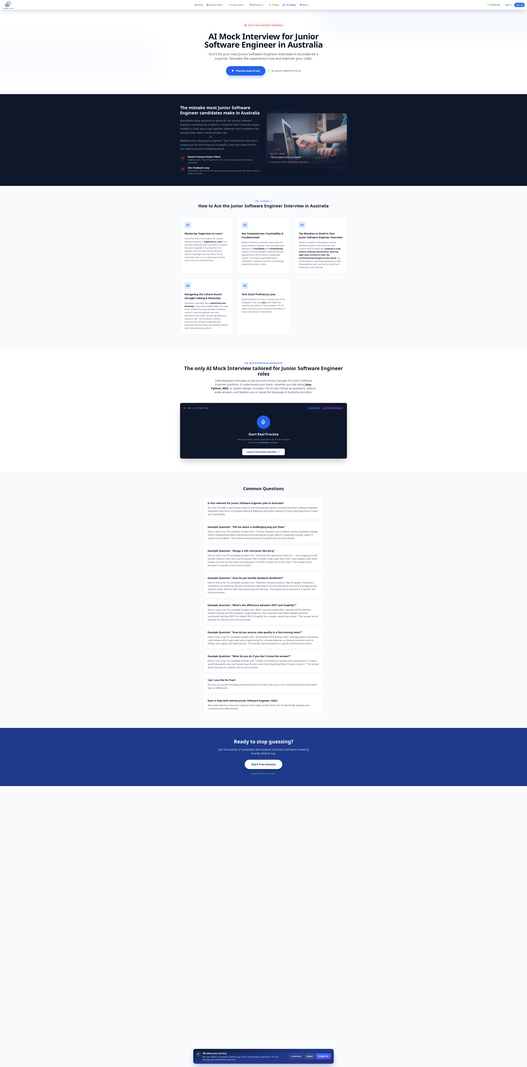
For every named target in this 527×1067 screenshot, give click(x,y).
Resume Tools (215, 5)
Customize (296, 1056)
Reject (310, 1056)
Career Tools (237, 5)
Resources (257, 5)
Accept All (323, 1056)
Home (200, 5)
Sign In (508, 5)
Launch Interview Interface (262, 451)
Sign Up (519, 5)
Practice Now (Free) (248, 70)
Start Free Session (263, 764)
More (304, 5)
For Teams (291, 5)
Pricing (275, 5)
